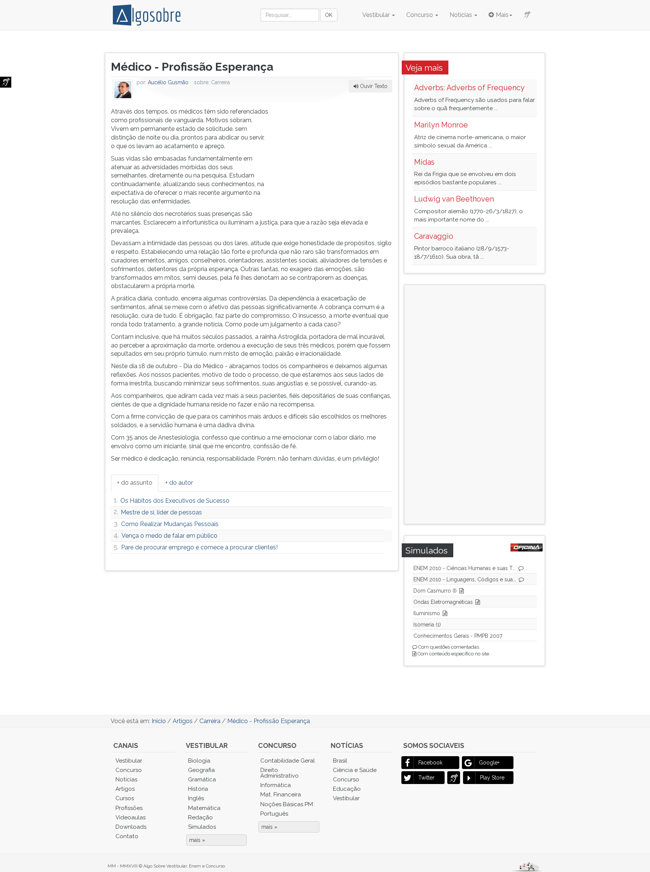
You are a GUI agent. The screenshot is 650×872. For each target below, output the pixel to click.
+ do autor (179, 482)
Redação (200, 817)
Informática (275, 785)
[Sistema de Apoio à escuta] (5, 82)
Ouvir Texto (372, 86)
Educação (347, 789)
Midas (424, 162)
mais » (197, 840)
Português (274, 813)
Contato (126, 836)
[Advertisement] (335, 155)
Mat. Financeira (280, 794)
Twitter (426, 778)
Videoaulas (130, 817)
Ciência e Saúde (355, 770)
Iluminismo (426, 613)
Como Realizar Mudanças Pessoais (170, 524)
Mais (502, 14)
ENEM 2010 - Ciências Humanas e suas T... (464, 568)
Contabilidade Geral (287, 760)
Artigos (125, 789)
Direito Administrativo (279, 773)
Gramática (202, 779)
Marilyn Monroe (441, 124)
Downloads (130, 826)
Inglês (196, 798)
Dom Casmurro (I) (435, 591)
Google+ (489, 763)
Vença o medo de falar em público (169, 535)
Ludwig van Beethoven (454, 198)
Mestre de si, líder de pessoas (161, 512)
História (198, 789)
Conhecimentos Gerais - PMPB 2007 (457, 636)
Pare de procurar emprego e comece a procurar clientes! (199, 547)
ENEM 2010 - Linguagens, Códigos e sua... (464, 579)
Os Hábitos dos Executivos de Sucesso (174, 500)
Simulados (202, 826)
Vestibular (376, 14)
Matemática (204, 808)
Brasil (340, 760)
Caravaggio (433, 236)
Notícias (462, 14)
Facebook (430, 763)
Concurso (420, 14)
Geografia (201, 770)
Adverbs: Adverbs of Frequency (469, 87)
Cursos (124, 798)
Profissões (129, 808)
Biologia (199, 760)
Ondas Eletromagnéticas (443, 602)
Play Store (492, 778)
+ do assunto (134, 482)
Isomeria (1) (427, 625)
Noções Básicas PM (286, 804)
